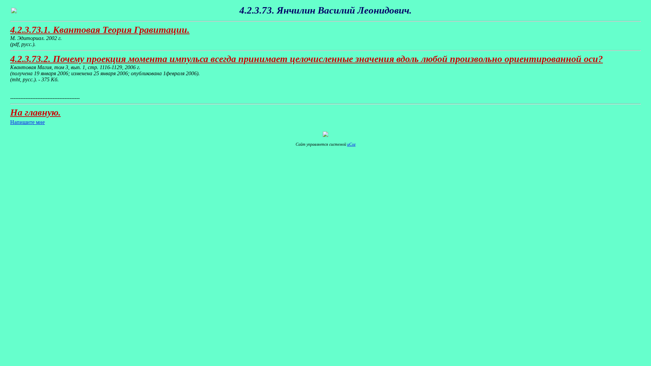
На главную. (35, 112)
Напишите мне (27, 122)
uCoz (351, 144)
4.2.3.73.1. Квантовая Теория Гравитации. (100, 29)
